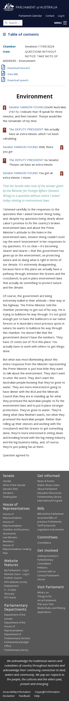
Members (8, 541)
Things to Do (44, 596)
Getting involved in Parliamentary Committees (47, 559)
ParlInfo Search (13, 578)
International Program (49, 500)
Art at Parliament (46, 600)
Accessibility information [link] (17, 692)
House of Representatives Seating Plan (17, 549)
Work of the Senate (14, 485)
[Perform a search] (6, 22)
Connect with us (46, 571)
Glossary (9, 593)
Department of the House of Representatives (14, 626)
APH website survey (15, 582)
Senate (7, 481)
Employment (11, 585)
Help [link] (37, 696)
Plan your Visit (45, 604)
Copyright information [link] (47, 692)
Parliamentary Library (49, 496)
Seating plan (10, 496)
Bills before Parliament (50, 513)
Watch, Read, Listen (48, 485)
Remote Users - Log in (16, 574)
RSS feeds (10, 597)
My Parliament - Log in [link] (16, 570)
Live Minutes (10, 537)
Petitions (42, 567)
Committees (44, 542)
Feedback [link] (24, 696)
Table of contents (22, 34)
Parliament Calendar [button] (30, 15)
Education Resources (49, 493)
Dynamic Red (10, 489)
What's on (43, 592)
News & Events (45, 481)
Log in (61, 15)
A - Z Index (10, 589)
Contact (50, 15)
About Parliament (47, 489)
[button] (60, 23)
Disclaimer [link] (9, 696)
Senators (8, 493)
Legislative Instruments (50, 529)
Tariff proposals (46, 525)
